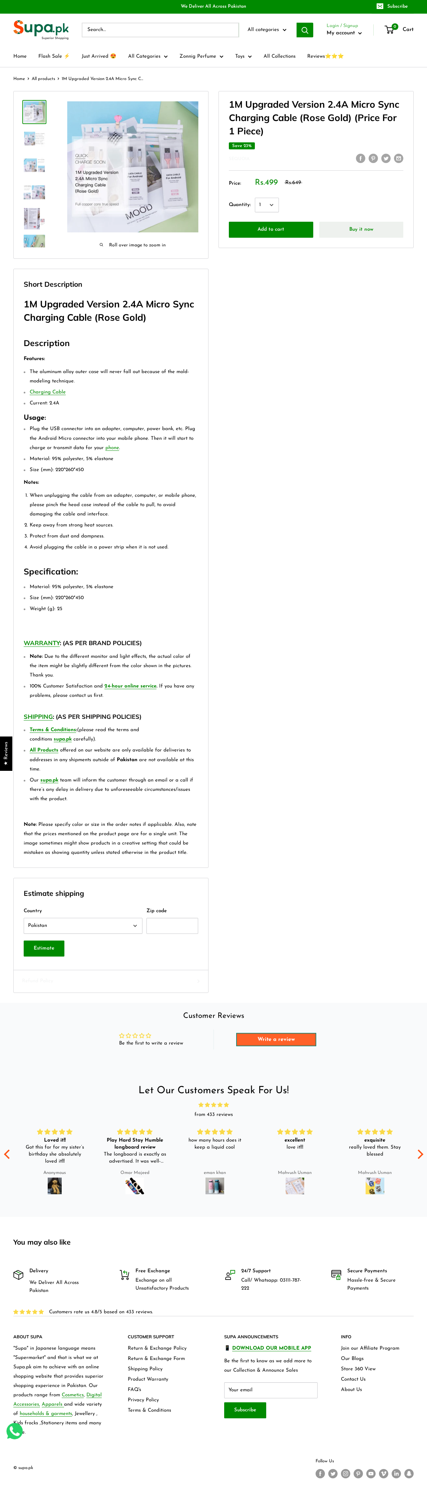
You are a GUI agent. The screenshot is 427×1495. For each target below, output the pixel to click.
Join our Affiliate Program (370, 1348)
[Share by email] (398, 158)
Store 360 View (358, 1369)
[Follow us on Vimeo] (383, 1473)
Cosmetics (73, 1395)
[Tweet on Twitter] (386, 158)
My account (342, 33)
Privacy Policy (143, 1400)
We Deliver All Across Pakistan (213, 6)
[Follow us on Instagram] (345, 1473)
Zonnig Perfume (197, 56)
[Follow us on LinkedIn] (396, 1473)
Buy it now (361, 229)
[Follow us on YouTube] (371, 1473)
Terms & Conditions (149, 1410)
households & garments (46, 1413)
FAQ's (134, 1389)
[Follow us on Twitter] (333, 1473)
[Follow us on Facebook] (320, 1473)
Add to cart (271, 229)
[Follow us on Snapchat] (409, 1473)
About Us (351, 1389)
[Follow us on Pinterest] (358, 1473)
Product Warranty (148, 1379)
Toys (240, 56)
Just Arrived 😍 (99, 56)
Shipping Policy (145, 1369)
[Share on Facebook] (360, 158)
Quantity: (240, 204)
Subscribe (397, 6)
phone (112, 447)
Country (33, 911)
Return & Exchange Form (156, 1358)
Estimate (44, 948)
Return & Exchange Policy (157, 1348)
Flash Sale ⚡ (54, 56)
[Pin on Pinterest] (373, 158)
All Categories (144, 56)
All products (43, 79)
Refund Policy (37, 981)
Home (20, 56)
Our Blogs (352, 1358)
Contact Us (353, 1379)
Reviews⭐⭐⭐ (325, 56)
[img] (214, 1105)
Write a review (276, 1039)
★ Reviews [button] (6, 754)
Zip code (156, 911)
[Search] (305, 30)
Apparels (53, 1404)
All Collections (280, 56)
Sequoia (239, 159)
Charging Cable (48, 392)
